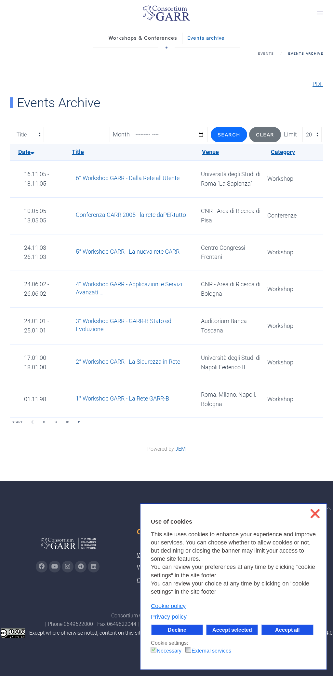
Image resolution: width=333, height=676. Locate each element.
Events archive (206, 38)
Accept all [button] (287, 630)
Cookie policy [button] (168, 606)
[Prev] (32, 422)
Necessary (169, 651)
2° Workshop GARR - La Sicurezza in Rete (128, 361)
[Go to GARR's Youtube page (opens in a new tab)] (54, 566)
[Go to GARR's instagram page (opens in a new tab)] (67, 566)
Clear (265, 135)
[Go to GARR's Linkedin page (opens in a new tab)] (94, 566)
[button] (320, 13)
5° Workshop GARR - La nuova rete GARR (128, 251)
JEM (180, 449)
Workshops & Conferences (143, 38)
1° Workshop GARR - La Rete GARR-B (122, 398)
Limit (290, 134)
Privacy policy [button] (169, 616)
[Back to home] (166, 13)
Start (17, 422)
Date (24, 151)
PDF (318, 83)
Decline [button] (177, 630)
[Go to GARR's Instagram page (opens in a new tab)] (41, 566)
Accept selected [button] (232, 630)
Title (78, 151)
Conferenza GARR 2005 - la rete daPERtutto (131, 214)
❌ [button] (315, 514)
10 (67, 422)
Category (283, 151)
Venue (210, 151)
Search (229, 135)
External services (211, 651)
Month (121, 134)
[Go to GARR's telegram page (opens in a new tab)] (81, 566)
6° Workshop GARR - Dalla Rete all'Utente (128, 178)
